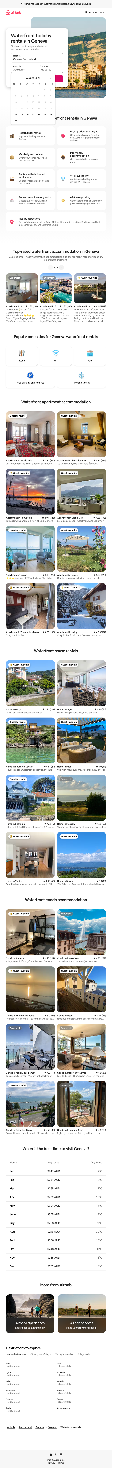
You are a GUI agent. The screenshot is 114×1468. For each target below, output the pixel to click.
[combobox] (37, 59)
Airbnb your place (94, 12)
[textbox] (24, 69)
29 (44, 114)
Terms (61, 1463)
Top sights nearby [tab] (64, 1354)
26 (27, 114)
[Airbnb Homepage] (13, 12)
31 (16, 120)
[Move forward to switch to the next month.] (50, 78)
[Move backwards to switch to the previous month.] (16, 78)
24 (16, 114)
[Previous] (50, 267)
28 (39, 114)
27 (33, 114)
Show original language (79, 4)
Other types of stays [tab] (40, 1354)
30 (50, 114)
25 (21, 114)
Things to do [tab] (84, 1354)
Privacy (51, 1463)
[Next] (61, 267)
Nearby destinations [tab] (16, 1354)
